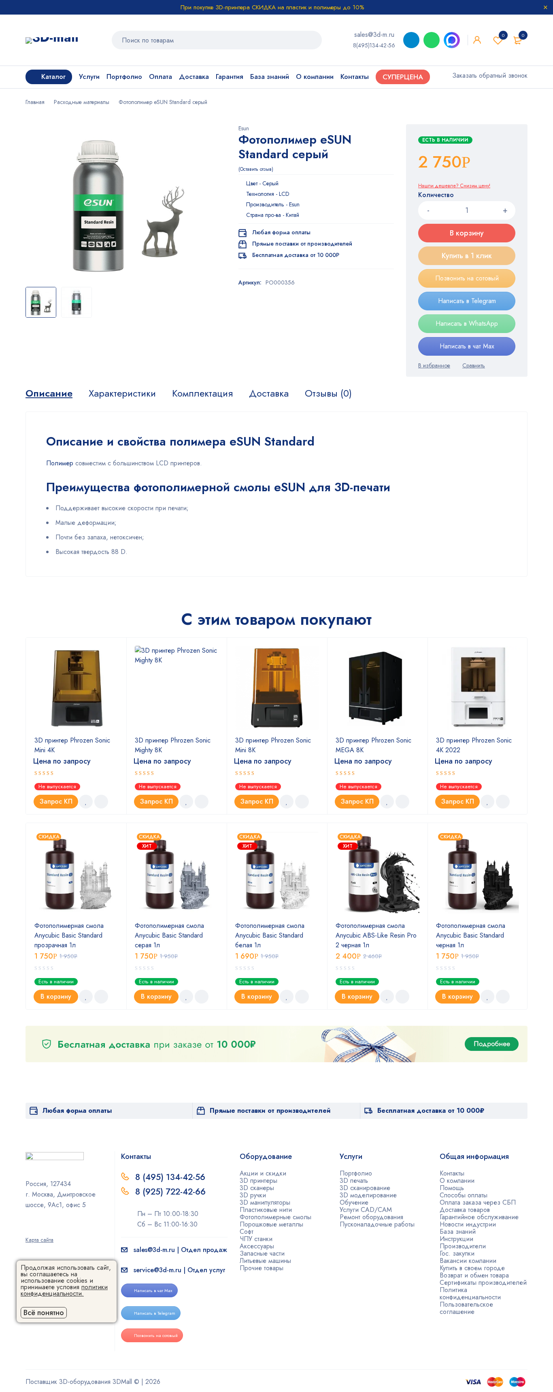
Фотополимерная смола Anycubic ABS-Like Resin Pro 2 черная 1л (376, 935)
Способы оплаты (463, 1195)
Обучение (354, 1202)
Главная (35, 102)
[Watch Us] (28, 1228)
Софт (246, 1231)
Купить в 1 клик (467, 255)
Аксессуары (257, 1246)
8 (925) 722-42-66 (171, 1192)
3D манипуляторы (265, 1202)
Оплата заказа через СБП (478, 1202)
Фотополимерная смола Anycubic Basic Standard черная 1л (470, 935)
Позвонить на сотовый (467, 278)
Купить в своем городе (472, 1268)
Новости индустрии (468, 1224)
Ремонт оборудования (371, 1217)
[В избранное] (434, 365)
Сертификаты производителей (483, 1282)
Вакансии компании (468, 1260)
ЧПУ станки (256, 1238)
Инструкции (456, 1238)
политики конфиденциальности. (64, 1290)
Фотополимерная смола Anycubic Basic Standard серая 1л (169, 935)
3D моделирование (368, 1195)
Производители (463, 1246)
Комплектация (202, 393)
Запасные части (262, 1253)
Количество (436, 195)
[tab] (49, 393)
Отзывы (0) (328, 393)
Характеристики (122, 393)
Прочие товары (261, 1268)
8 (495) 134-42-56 (170, 1177)
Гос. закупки (457, 1253)
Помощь (452, 1188)
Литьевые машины (265, 1260)
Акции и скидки (263, 1173)
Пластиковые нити (266, 1209)
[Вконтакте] (54, 1228)
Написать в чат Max (467, 346)
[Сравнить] (473, 365)
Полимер (59, 463)
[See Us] (41, 1228)
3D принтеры (258, 1180)
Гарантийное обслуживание (479, 1217)
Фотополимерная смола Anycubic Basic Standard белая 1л (269, 935)
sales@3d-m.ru (374, 34)
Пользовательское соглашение (466, 1308)
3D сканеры (257, 1188)
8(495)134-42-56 (374, 45)
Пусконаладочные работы (377, 1224)
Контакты (452, 1173)
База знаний (458, 1231)
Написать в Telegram (467, 301)
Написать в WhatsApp (467, 323)
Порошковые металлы (271, 1224)
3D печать (354, 1180)
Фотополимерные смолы (275, 1217)
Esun (243, 128)
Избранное (503, 35)
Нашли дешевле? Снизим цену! (454, 185)
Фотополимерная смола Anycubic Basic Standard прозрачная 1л (69, 935)
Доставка (269, 393)
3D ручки (253, 1195)
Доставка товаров (465, 1209)
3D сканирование (365, 1188)
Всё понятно (43, 1312)
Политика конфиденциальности (470, 1293)
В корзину (467, 233)
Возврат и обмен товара (474, 1275)
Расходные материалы (81, 102)
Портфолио (356, 1173)
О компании (457, 1180)
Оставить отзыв (256, 169)
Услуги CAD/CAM (366, 1209)
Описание (49, 393)
